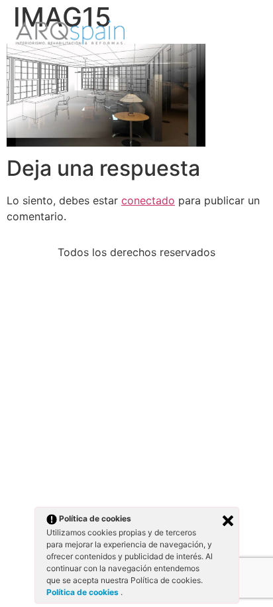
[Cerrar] (228, 520)
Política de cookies (83, 592)
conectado (148, 200)
